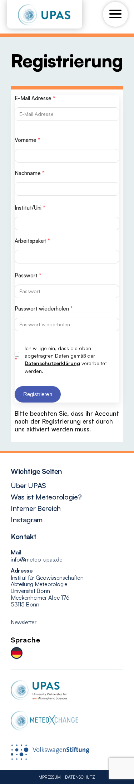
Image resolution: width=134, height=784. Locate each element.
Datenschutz (80, 777)
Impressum (49, 777)
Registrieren (37, 394)
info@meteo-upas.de (36, 559)
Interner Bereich (36, 508)
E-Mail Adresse (35, 98)
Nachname (30, 173)
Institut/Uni (30, 207)
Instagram (27, 519)
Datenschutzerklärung (52, 363)
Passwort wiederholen (44, 308)
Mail (16, 552)
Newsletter (23, 622)
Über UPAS (28, 485)
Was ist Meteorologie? (46, 496)
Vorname (27, 140)
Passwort (28, 275)
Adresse (22, 570)
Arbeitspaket (32, 240)
